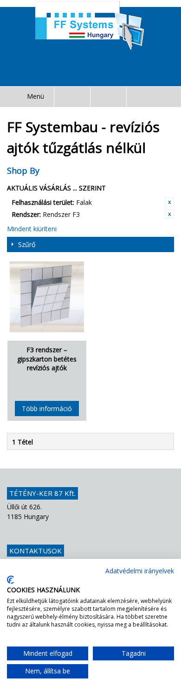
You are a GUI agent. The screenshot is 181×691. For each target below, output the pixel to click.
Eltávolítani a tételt (169, 202)
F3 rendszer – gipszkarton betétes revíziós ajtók (47, 358)
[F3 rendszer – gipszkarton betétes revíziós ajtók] (46, 296)
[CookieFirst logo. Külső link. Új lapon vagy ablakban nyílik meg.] (10, 580)
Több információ (47, 408)
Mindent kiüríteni (32, 228)
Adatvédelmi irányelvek (139, 570)
